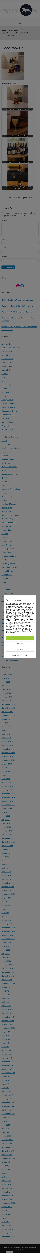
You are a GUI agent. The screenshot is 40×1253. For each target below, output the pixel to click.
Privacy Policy (16, 655)
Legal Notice (24, 655)
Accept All (20, 638)
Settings (20, 649)
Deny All (20, 643)
